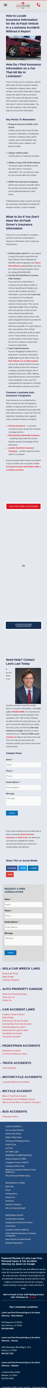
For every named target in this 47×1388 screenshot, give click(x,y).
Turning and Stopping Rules (17, 1141)
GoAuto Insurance (16, 426)
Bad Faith (9, 1186)
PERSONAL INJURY (14, 1215)
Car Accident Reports (14, 1130)
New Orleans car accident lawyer (23, 361)
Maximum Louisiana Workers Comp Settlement (20, 1171)
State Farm (23, 837)
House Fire (10, 1197)
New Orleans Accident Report (18, 1239)
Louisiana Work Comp (14, 1166)
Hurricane (9, 1201)
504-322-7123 (7, 1353)
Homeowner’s (11, 1194)
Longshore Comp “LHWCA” (17, 1162)
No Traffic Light (11, 1152)
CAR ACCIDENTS (13, 1126)
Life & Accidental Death (15, 1208)
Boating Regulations (14, 1243)
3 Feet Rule (10, 1226)
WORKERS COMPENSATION (18, 1155)
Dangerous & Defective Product (18, 1222)
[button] (5, 5)
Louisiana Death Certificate (17, 1230)
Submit (12, 813)
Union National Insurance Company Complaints (20, 1234)
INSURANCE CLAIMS (15, 1183)
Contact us (11, 737)
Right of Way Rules (13, 1137)
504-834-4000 (18, 712)
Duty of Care (10, 1144)
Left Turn (9, 1148)
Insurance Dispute (13, 1204)
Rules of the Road (13, 1134)
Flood (7, 1190)
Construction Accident (14, 1219)
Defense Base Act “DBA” (16, 1159)
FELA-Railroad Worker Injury (17, 1176)
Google (32, 1297)
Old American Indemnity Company (24, 435)
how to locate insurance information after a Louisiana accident (23, 467)
